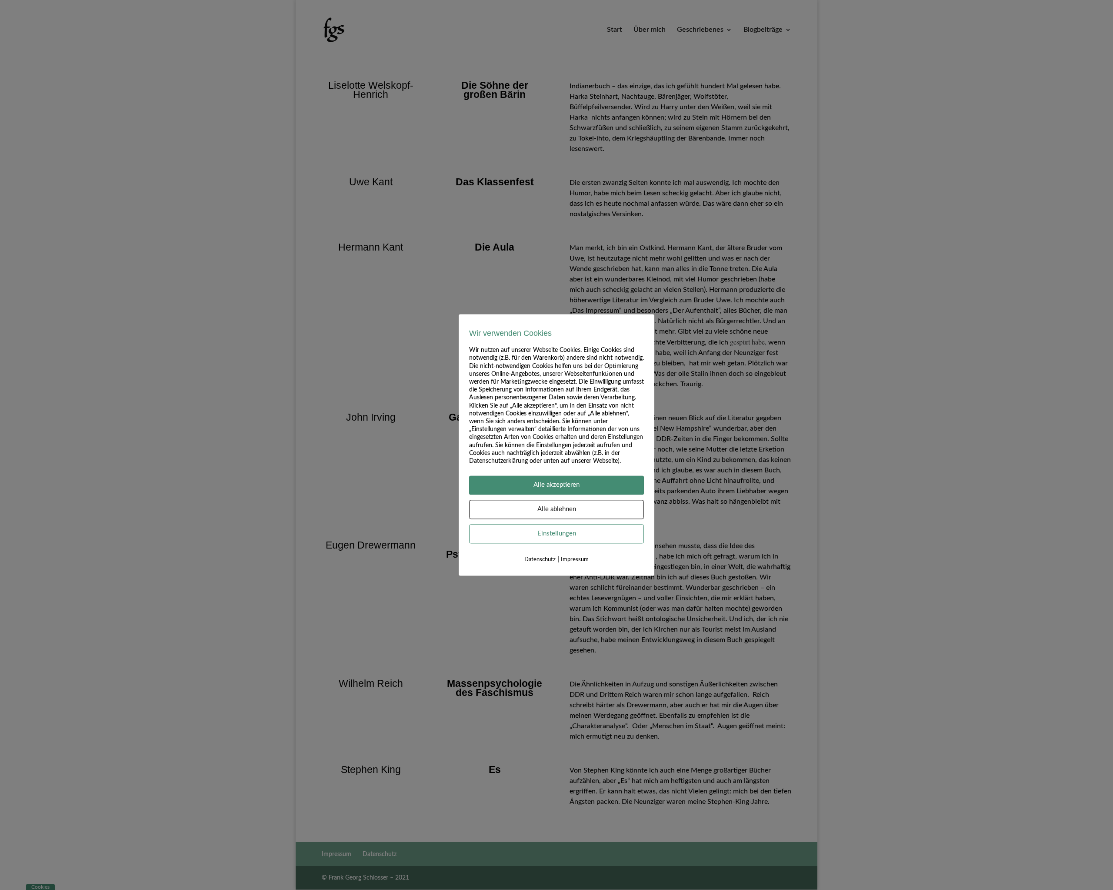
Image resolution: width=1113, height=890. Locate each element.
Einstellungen (556, 534)
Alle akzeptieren (556, 485)
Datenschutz (540, 560)
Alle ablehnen (556, 509)
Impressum (575, 560)
